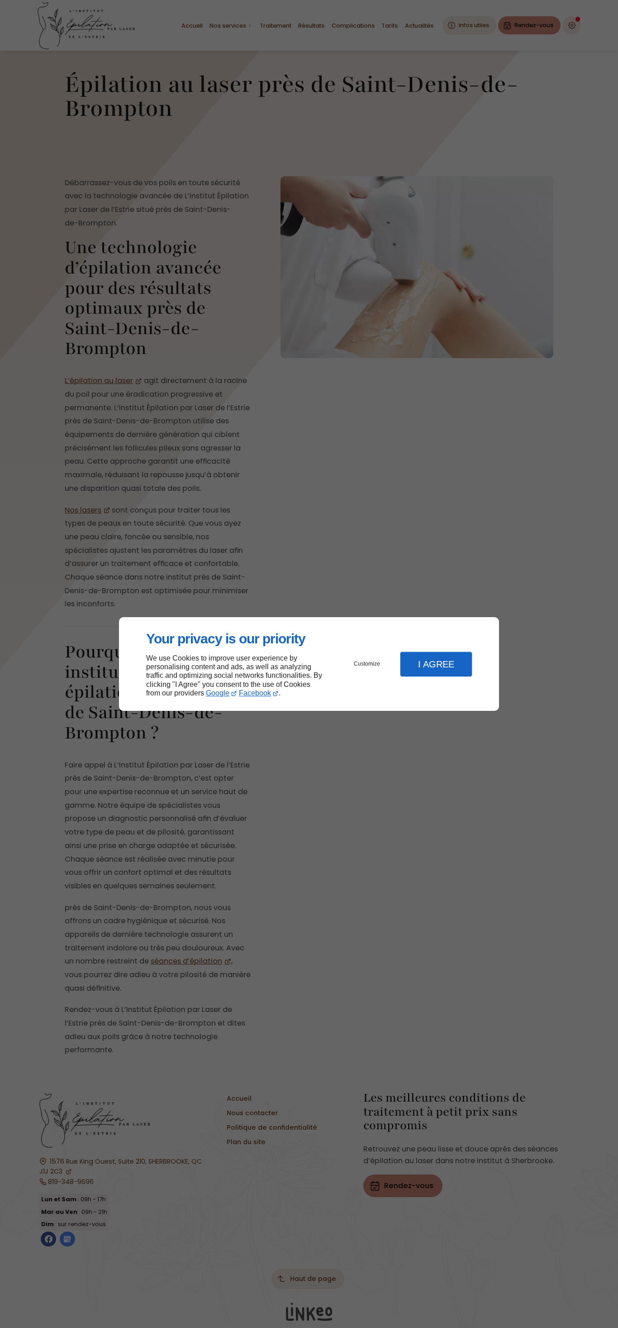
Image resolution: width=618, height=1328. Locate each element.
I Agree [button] (436, 664)
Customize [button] (367, 664)
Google (217, 693)
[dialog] (309, 664)
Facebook (255, 693)
